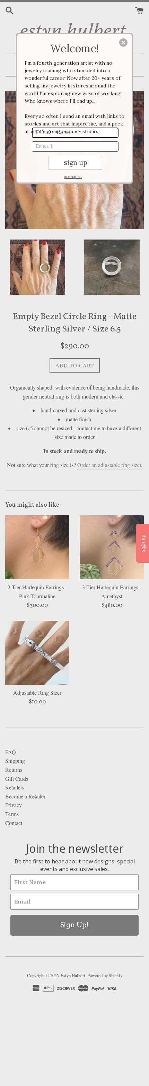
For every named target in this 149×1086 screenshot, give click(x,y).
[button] (123, 42)
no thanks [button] (73, 176)
